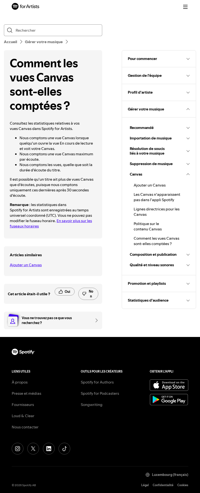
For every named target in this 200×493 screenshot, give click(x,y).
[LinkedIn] (49, 448)
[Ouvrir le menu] (185, 7)
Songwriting (91, 404)
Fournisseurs (23, 404)
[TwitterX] (33, 448)
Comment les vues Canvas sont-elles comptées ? (156, 241)
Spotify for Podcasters (100, 393)
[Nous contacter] (94, 320)
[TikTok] (64, 448)
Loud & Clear (23, 415)
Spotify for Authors (97, 382)
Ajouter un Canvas (26, 264)
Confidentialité (163, 485)
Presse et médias (26, 393)
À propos (20, 382)
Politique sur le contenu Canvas (148, 226)
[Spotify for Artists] (26, 7)
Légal (145, 485)
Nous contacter (25, 427)
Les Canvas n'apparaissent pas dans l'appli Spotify (157, 197)
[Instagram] (17, 448)
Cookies (182, 485)
